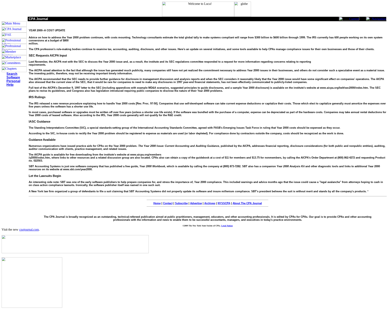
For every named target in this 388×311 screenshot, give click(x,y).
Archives (209, 203)
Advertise (196, 203)
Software (13, 77)
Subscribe (181, 203)
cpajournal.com (29, 229)
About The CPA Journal (247, 203)
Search (11, 74)
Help (10, 84)
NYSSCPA (224, 203)
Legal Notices (227, 226)
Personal (13, 81)
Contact (168, 203)
